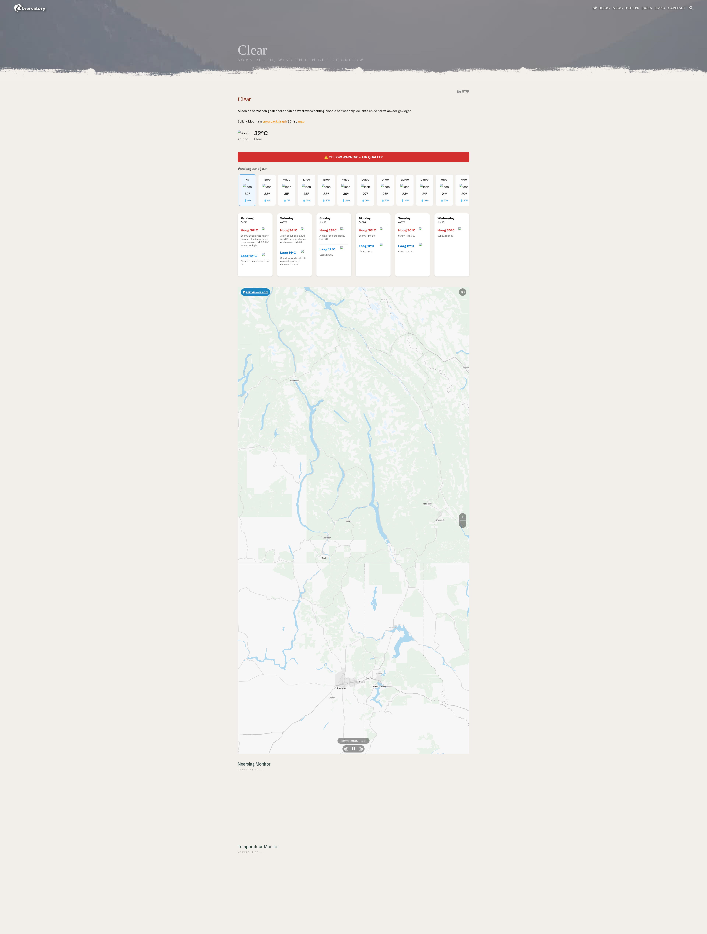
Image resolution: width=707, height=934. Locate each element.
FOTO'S (632, 8)
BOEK (647, 8)
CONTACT (677, 8)
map (301, 121)
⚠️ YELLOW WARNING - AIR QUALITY (353, 157)
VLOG (618, 8)
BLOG (605, 8)
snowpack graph (275, 121)
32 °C (660, 8)
